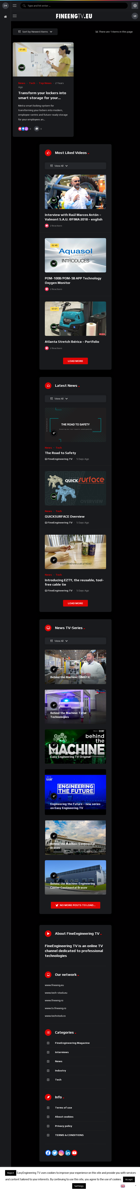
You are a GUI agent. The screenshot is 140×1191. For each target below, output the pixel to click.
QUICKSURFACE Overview (65, 516)
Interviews (62, 1052)
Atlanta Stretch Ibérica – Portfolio (72, 342)
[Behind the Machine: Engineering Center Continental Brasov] (75, 877)
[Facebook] (48, 1153)
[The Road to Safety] (75, 425)
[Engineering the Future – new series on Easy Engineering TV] (75, 792)
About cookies (64, 1116)
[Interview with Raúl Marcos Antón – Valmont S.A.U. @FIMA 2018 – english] (75, 192)
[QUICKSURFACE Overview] (75, 488)
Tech (32, 83)
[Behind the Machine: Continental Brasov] (75, 837)
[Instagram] (61, 1153)
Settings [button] (79, 1186)
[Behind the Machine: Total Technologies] (75, 707)
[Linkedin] (68, 1153)
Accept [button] (129, 1179)
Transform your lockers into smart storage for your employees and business (42, 98)
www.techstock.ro (55, 1015)
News (21, 83)
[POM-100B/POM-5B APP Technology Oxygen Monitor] (75, 255)
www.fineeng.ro (54, 1000)
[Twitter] (55, 1153)
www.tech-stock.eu (56, 992)
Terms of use (63, 1107)
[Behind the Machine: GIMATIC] (75, 667)
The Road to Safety (60, 453)
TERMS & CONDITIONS (69, 1135)
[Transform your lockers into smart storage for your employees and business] (43, 59)
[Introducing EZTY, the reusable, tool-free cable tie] (75, 552)
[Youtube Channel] (74, 1153)
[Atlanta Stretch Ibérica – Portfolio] (75, 319)
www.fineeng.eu (54, 985)
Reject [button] (10, 1173)
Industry (60, 1070)
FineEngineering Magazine (72, 1042)
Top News (45, 83)
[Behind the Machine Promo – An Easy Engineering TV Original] (75, 746)
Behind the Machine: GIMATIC (70, 677)
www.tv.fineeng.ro (55, 1008)
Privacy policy (63, 1125)
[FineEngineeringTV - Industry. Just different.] (74, 16)
